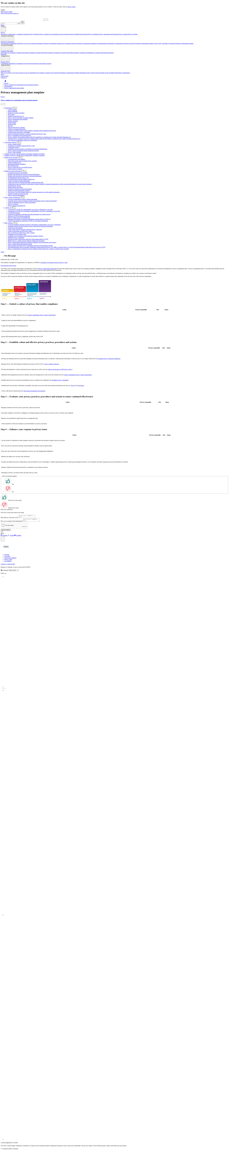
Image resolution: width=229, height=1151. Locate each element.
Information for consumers (8, 52)
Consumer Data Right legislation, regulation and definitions (77, 52)
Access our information (30, 73)
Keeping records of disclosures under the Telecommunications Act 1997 (28, 239)
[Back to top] (3, 538)
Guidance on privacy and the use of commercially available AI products (24, 155)
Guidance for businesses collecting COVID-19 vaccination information (28, 221)
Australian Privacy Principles (31, 34)
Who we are (11, 73)
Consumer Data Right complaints (25, 52)
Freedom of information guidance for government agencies (60, 43)
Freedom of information (7, 36)
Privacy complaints (17, 34)
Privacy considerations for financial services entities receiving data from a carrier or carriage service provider (38, 249)
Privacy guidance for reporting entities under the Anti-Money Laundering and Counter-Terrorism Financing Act (39, 137)
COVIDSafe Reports (14, 213)
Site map (6, 554)
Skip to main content (6, 11)
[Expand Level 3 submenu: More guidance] (15, 223)
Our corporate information (58, 73)
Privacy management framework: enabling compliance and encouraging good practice (32, 242)
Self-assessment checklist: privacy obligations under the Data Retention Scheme (30, 245)
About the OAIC (5, 65)
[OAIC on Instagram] (116, 915)
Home (2, 25)
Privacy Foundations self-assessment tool (19, 135)
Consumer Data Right (7, 45)
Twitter (12, 535)
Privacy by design (13, 204)
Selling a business (13, 121)
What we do (4, 73)
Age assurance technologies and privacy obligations (22, 140)
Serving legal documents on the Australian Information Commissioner (110, 73)
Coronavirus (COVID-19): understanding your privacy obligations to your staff (30, 209)
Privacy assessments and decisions (109, 34)
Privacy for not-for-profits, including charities (20, 117)
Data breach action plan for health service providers (22, 161)
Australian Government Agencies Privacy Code (21, 146)
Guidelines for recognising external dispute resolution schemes (25, 236)
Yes (13, 484)
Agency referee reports (14, 144)
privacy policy (72, 7)
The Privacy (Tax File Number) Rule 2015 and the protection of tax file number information (34, 192)
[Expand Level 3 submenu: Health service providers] (20, 157)
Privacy (3, 26)
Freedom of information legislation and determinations (92, 43)
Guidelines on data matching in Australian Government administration (27, 149)
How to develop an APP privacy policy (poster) (21, 232)
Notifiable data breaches (81, 34)
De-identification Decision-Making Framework (21, 179)
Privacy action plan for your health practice (20, 167)
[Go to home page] (5, 81)
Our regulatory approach (44, 73)
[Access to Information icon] (16, 551)
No (13, 491)
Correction (80, 385)
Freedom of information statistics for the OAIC (148, 43)
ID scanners (11, 114)
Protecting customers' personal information (20, 189)
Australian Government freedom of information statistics (178, 43)
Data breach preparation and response (34, 391)
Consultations (5, 63)
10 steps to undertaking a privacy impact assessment (22, 199)
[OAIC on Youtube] (5, 688)
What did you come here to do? (9, 517)
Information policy (85, 73)
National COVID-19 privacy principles (19, 216)
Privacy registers (123, 34)
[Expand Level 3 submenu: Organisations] (14, 108)
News (2, 13)
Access (73, 385)
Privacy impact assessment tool (16, 205)
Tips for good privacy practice (16, 127)
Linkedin (18, 535)
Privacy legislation (93, 34)
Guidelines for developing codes (17, 234)
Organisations (8, 86)
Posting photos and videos (15, 187)
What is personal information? (16, 195)
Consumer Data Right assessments (104, 52)
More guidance (8, 223)
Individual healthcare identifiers (17, 164)
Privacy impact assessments (12, 197)
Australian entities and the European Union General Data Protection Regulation (30, 226)
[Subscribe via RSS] (116, 1139)
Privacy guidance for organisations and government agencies (57, 34)
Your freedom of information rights (11, 43)
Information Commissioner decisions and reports (121, 43)
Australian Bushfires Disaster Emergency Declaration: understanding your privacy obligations (34, 224)
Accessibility (8, 561)
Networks (30, 63)
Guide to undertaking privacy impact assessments (22, 202)
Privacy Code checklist (14, 152)
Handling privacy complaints (16, 237)
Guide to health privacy (14, 162)
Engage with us (5, 56)
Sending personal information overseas (19, 190)
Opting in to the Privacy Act (16, 116)
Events (25, 63)
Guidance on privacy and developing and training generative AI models (24, 154)
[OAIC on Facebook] (4, 576)
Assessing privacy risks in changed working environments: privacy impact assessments (32, 201)
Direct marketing (12, 111)
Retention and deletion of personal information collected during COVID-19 (29, 219)
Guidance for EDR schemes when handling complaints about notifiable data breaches (32, 130)
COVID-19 (7, 207)
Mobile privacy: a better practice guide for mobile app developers (26, 241)
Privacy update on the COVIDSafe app (19, 217)
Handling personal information (13, 171)
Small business (12, 122)
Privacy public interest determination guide (20, 244)
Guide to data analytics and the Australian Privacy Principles (25, 229)
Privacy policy (8, 559)
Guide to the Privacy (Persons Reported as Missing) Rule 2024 (25, 182)
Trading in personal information (17, 129)
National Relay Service (14, 185)
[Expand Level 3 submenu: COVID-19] (13, 208)
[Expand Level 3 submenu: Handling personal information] (24, 171)
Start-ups (10, 126)
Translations (19, 63)
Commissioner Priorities (73, 73)
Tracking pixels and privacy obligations (19, 132)
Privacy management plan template (14, 88)
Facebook (5, 535)
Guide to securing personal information (19, 181)
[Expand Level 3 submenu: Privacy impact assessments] (22, 197)
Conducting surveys (13, 147)
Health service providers (11, 157)
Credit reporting (12, 109)
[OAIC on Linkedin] (5, 690)
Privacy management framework (47, 268)
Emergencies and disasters (15, 228)
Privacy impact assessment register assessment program (23, 150)
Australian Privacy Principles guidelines (108, 358)
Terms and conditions (10, 558)
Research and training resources (42, 63)
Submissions (12, 63)
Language (5, 570)
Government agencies (10, 142)
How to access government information (32, 43)
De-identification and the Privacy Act (18, 177)
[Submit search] (22, 22)
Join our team (8, 13)
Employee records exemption (16, 113)
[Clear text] (19, 23)
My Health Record (13, 165)
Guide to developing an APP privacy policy (20, 231)
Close (2, 10)
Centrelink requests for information (18, 173)
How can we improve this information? (12, 521)
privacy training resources (51, 364)
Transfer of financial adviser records (18, 194)
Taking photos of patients (15, 169)
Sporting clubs (12, 124)
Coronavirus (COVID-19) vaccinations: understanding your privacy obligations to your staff (34, 211)
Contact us (15, 13)
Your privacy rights (6, 34)
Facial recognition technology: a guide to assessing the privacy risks (27, 134)
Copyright (7, 556)
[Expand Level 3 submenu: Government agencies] (19, 142)
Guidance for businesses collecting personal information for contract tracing (29, 214)
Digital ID (3, 54)
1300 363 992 (11, 564)
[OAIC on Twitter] (58, 687)
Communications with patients (16, 159)
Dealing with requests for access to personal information (23, 174)
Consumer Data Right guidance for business (47, 52)
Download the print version (8, 265)
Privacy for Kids (132, 34)
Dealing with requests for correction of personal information (25, 176)
